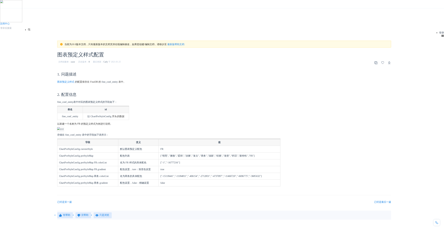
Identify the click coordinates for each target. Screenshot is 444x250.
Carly (105, 62)
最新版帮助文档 (175, 44)
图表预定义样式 (65, 82)
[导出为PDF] (389, 62)
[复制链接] (376, 62)
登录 (441, 32)
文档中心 (5, 23)
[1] (29, 29)
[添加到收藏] (382, 62)
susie (73, 62)
